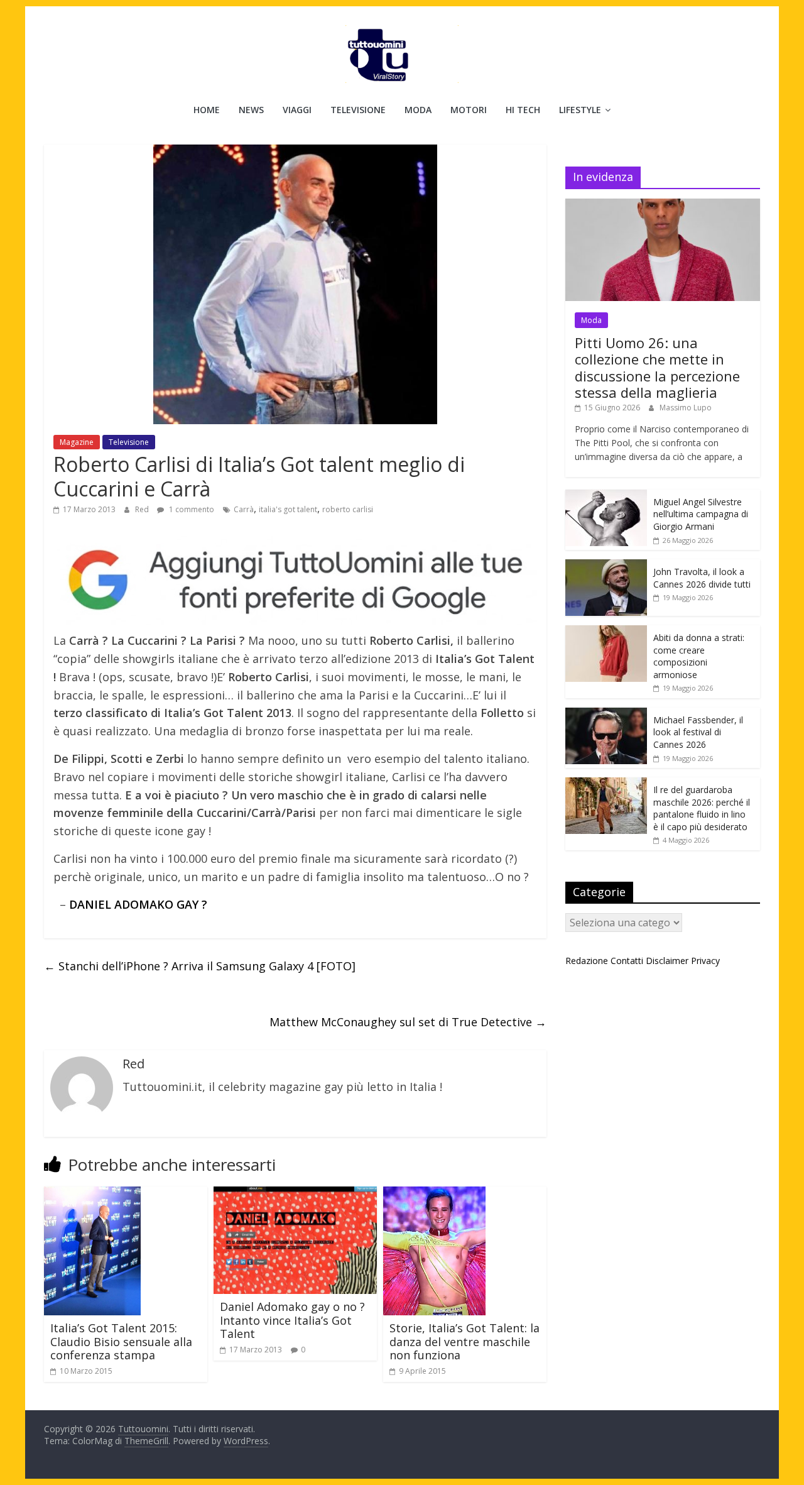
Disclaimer (667, 961)
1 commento (190, 509)
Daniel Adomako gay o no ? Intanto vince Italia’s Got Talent (292, 1320)
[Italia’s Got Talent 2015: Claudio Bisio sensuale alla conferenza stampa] (92, 1194)
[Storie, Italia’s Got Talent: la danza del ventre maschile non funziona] (434, 1194)
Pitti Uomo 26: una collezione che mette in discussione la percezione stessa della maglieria (657, 367)
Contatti (627, 961)
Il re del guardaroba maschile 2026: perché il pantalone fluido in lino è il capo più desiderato (701, 808)
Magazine (77, 442)
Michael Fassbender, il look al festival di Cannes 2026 (698, 732)
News (251, 110)
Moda (418, 110)
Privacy (705, 961)
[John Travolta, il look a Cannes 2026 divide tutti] (606, 566)
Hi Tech (523, 110)
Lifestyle (580, 110)
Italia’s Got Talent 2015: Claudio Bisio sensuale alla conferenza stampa (121, 1341)
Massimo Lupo (686, 407)
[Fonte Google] (295, 581)
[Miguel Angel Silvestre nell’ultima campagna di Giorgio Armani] (606, 496)
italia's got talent (288, 509)
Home (206, 110)
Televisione (358, 110)
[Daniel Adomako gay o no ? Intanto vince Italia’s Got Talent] (295, 1194)
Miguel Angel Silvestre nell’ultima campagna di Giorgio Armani (700, 514)
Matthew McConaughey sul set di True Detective (407, 1021)
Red (143, 509)
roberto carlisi (347, 509)
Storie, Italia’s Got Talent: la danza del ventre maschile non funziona (464, 1341)
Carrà (244, 509)
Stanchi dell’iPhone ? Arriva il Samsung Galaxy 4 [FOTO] (200, 965)
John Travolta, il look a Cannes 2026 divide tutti (702, 578)
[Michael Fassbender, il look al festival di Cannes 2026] (606, 714)
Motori (468, 110)
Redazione (586, 961)
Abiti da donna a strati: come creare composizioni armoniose (698, 656)
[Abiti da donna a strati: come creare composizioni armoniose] (606, 632)
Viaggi (297, 110)
